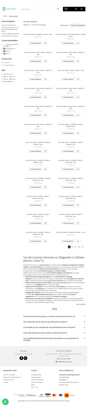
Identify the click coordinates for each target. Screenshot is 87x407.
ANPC (33, 385)
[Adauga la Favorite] (45, 43)
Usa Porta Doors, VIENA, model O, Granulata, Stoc (38, 215)
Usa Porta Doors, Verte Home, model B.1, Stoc (70, 89)
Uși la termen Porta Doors (10, 36)
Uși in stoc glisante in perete (10, 34)
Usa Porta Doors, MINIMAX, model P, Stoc (38, 34)
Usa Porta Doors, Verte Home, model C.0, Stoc (70, 53)
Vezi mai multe (80, 304)
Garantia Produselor (37, 380)
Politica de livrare (8, 380)
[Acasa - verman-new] (9, 9)
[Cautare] (58, 9)
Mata (7, 54)
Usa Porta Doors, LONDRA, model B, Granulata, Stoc (38, 179)
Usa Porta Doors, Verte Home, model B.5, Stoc (38, 107)
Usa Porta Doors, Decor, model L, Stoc (70, 70)
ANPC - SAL (34, 387)
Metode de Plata (36, 375)
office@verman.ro (65, 362)
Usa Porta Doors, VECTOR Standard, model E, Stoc (71, 35)
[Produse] (66, 9)
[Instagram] (25, 358)
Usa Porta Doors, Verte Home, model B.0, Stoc (38, 89)
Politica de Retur (36, 377)
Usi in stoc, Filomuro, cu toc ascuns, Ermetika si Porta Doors (10, 29)
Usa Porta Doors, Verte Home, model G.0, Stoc (70, 107)
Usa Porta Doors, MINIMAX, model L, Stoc (70, 232)
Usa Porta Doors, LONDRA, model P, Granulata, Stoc (38, 233)
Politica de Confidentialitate (12, 377)
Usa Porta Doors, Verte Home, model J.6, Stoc (38, 53)
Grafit (7, 51)
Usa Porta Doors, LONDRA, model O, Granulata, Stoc (70, 179)
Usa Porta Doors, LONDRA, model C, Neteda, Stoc (38, 161)
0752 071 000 (64, 359)
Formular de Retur (37, 382)
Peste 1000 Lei (8, 81)
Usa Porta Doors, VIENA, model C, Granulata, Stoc (38, 197)
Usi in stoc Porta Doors (9, 25)
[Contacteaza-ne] (76, 9)
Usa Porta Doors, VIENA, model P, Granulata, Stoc (70, 215)
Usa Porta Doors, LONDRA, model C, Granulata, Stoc (70, 161)
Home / (6, 16)
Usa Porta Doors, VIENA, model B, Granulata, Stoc (70, 197)
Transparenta (9, 49)
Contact (5, 382)
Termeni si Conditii (9, 375)
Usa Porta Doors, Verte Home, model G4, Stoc (38, 125)
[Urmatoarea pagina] (82, 247)
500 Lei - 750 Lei (8, 76)
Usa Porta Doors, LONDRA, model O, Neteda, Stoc (38, 143)
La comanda (7, 65)
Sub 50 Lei (7, 74)
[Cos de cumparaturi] (81, 9)
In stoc (6, 63)
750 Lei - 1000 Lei (9, 79)
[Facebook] (21, 358)
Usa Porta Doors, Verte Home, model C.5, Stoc (38, 71)
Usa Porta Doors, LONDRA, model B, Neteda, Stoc (70, 143)
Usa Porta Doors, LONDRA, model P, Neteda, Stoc (70, 125)
